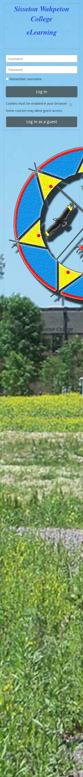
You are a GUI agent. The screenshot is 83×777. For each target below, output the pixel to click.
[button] (71, 104)
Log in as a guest (41, 121)
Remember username (26, 79)
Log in (41, 91)
